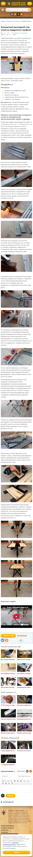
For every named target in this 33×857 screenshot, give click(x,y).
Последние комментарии (7, 828)
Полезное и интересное (20, 33)
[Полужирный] (2, 781)
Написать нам (4, 832)
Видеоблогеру (4, 830)
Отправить (10, 795)
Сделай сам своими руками (17, 3)
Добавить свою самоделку (7, 825)
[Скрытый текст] (3, 783)
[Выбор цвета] (27, 781)
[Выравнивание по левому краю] (14, 781)
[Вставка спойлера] (12, 783)
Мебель (3, 34)
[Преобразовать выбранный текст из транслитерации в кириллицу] (9, 783)
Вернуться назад (9, 636)
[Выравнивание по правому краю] (20, 781)
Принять (16, 852)
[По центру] (17, 781)
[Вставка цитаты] (6, 783)
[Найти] (29, 9)
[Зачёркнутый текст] (11, 781)
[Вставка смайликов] (24, 781)
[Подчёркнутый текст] (8, 781)
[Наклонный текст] (5, 781)
